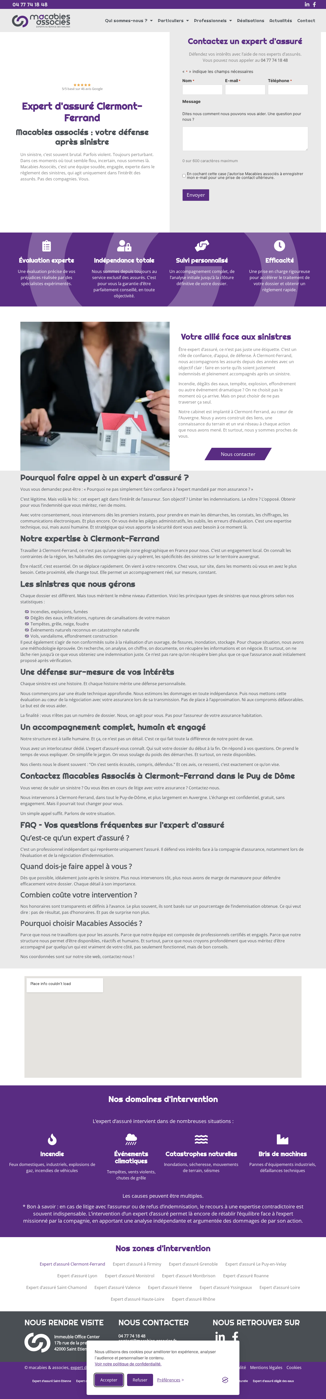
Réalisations (250, 20)
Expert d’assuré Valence (117, 1287)
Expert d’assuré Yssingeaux (226, 1287)
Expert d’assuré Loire (280, 1287)
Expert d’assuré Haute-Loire (137, 1299)
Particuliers (171, 20)
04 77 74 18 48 (30, 4)
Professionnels (210, 20)
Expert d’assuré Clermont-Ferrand (72, 1264)
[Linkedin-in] (307, 4)
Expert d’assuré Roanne (246, 1276)
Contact (306, 20)
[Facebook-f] (314, 4)
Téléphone (280, 81)
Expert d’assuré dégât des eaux (273, 1381)
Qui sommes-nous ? (126, 20)
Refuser (140, 1380)
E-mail (232, 81)
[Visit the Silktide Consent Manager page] (225, 1380)
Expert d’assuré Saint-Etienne (51, 1381)
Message (191, 101)
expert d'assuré (86, 1367)
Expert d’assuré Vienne (170, 1287)
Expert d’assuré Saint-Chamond (56, 1287)
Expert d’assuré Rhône (193, 1299)
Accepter (108, 1380)
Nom (188, 81)
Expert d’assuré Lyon (77, 1276)
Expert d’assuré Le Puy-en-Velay (255, 1264)
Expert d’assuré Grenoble (193, 1264)
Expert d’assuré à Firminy (137, 1264)
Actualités (280, 20)
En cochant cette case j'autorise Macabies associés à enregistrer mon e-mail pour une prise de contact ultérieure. (245, 175)
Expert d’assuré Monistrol (129, 1276)
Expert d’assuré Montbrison (188, 1276)
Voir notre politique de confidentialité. (128, 1364)
